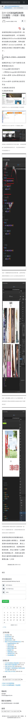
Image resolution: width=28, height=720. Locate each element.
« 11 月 (4, 627)
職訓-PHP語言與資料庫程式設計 (13, 641)
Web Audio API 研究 (10, 671)
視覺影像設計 (10, 651)
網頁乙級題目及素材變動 (11, 664)
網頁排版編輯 (10, 646)
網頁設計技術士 (9, 640)
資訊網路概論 (10, 655)
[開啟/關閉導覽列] (24, 2)
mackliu (8, 21)
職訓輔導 (9, 650)
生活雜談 (7, 635)
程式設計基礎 (8, 638)
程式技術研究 (8, 636)
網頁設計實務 (10, 648)
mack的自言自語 (13, 716)
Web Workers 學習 (10, 666)
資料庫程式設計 (11, 653)
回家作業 (9, 645)
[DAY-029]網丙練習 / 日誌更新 (11, 685)
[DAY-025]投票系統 (8, 683)
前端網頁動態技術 (11, 643)
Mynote (18, 717)
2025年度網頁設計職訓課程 (12, 663)
